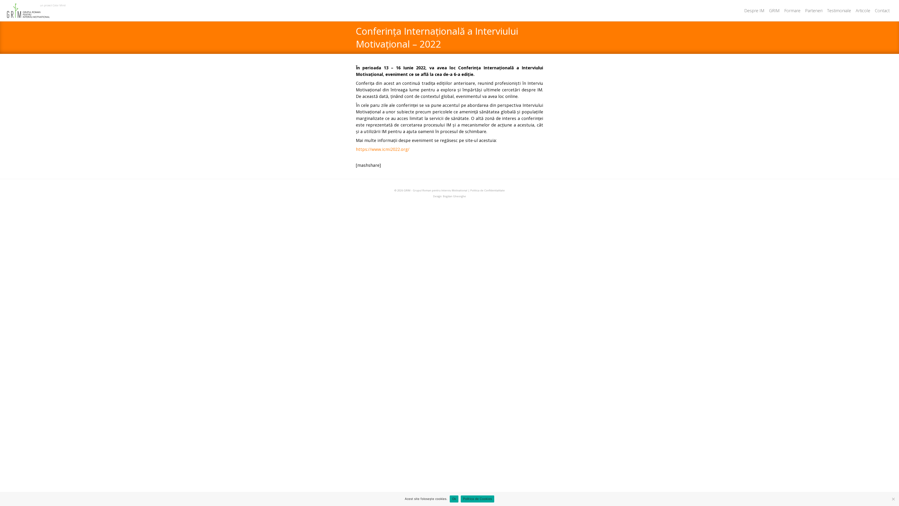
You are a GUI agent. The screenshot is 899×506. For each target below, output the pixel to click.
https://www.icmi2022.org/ (382, 149)
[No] (893, 499)
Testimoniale (839, 10)
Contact (882, 10)
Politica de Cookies (477, 499)
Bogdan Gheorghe (454, 196)
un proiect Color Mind (53, 5)
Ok (454, 499)
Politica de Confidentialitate (487, 190)
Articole (863, 10)
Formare (792, 10)
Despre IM (754, 10)
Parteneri (813, 10)
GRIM (774, 10)
